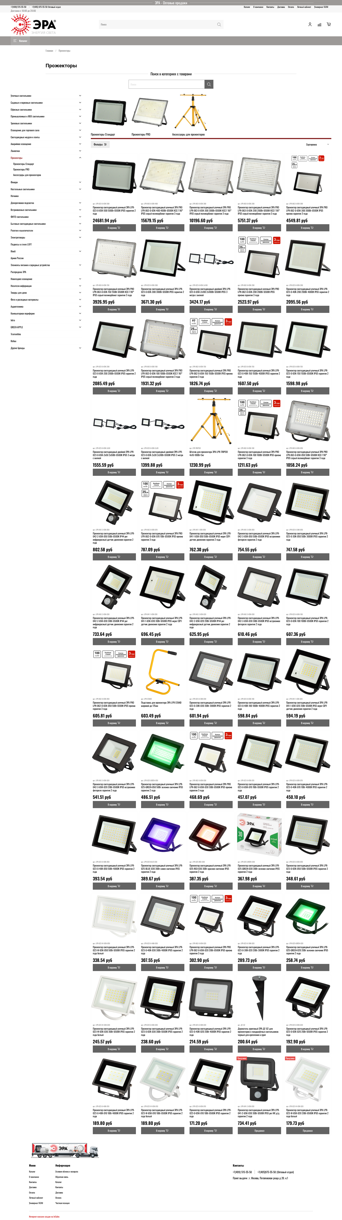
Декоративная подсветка (22, 203)
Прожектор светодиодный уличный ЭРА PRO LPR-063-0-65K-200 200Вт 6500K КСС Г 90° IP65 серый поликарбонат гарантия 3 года (259, 210)
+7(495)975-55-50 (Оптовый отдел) (276, 1172)
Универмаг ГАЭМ (321, 7)
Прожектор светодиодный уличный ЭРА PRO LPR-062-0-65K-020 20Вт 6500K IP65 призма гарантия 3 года (211, 950)
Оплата (291, 7)
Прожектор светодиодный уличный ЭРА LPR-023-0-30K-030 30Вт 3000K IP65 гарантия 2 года (210, 706)
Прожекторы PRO (21, 169)
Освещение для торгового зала (25, 130)
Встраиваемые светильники (24, 210)
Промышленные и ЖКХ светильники (27, 116)
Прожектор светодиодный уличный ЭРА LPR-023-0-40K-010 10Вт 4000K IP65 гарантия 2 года (113, 1113)
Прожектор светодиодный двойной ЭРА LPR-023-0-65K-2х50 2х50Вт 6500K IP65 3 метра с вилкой (114, 455)
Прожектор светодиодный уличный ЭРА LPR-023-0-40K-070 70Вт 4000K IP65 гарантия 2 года (307, 787)
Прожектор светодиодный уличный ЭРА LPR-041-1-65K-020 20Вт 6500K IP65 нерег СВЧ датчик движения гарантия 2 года (307, 706)
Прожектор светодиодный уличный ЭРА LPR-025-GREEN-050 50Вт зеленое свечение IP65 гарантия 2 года (162, 787)
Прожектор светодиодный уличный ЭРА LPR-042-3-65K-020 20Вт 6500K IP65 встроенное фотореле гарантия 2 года (114, 787)
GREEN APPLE (17, 327)
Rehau (13, 341)
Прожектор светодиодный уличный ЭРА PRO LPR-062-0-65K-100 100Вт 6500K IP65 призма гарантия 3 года (259, 455)
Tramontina (16, 334)
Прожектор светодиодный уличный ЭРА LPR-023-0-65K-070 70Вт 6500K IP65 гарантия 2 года (258, 787)
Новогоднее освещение (21, 279)
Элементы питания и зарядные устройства (30, 265)
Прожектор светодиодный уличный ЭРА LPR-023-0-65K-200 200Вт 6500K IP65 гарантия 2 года (114, 373)
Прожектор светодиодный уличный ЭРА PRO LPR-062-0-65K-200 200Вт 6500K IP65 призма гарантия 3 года (258, 292)
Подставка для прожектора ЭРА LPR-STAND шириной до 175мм (161, 704)
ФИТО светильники (19, 216)
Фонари (14, 182)
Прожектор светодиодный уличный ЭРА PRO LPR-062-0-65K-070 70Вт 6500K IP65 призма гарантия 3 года (162, 536)
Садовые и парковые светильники (27, 102)
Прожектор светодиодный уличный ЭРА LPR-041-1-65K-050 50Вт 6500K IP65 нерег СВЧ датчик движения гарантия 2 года (210, 536)
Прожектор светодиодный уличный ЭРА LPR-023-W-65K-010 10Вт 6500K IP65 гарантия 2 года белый (162, 1113)
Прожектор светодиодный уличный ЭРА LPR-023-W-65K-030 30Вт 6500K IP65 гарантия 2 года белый (114, 1032)
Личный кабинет (304, 7)
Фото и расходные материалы (24, 299)
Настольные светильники (23, 189)
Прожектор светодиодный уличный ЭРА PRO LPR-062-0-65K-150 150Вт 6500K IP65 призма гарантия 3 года (211, 373)
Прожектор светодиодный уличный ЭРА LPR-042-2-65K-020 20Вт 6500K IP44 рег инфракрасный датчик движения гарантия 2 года (210, 622)
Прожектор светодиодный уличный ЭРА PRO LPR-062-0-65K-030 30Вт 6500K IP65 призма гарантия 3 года (211, 787)
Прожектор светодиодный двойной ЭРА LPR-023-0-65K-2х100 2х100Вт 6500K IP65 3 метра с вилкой (210, 292)
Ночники (15, 196)
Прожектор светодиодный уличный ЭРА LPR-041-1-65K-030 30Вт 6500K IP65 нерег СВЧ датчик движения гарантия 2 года (162, 621)
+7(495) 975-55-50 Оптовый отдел (46, 7)
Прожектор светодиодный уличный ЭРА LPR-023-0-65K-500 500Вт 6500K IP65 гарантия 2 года (114, 210)
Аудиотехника (17, 306)
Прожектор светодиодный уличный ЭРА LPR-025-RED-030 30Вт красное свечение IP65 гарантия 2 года (210, 868)
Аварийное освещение (21, 144)
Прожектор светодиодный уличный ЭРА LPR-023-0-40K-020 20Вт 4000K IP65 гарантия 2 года (210, 1032)
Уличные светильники (21, 95)
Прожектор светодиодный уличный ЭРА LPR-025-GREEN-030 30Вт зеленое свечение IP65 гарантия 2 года (259, 868)
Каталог (247, 7)
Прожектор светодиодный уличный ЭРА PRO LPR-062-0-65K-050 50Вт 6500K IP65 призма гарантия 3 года (114, 706)
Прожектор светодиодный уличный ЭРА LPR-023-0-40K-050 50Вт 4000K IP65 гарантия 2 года (113, 868)
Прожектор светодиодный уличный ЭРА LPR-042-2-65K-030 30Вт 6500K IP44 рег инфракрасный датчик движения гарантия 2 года (113, 622)
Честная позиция (62, 1203)
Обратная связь (61, 1177)
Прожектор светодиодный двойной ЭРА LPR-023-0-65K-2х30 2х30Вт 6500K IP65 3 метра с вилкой (162, 455)
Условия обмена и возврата (66, 1171)
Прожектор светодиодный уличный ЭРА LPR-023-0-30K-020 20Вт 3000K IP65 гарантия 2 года (258, 950)
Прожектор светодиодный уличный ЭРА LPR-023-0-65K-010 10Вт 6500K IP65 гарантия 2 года (210, 1113)
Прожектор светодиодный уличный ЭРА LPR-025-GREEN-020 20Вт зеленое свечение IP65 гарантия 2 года (307, 950)
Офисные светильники (21, 109)
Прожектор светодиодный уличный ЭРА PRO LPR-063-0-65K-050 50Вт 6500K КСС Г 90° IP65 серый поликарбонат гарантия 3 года (307, 455)
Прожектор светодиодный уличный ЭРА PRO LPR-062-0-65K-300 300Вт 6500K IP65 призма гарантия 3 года (307, 210)
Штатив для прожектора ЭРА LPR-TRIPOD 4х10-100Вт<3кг (209, 453)
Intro (13, 320)
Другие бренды (18, 348)
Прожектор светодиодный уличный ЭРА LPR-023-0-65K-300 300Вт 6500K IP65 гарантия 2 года (162, 292)
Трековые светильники (21, 123)
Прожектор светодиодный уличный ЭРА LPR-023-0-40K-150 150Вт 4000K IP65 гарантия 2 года (259, 373)
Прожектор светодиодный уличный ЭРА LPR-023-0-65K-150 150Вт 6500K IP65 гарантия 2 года (307, 373)
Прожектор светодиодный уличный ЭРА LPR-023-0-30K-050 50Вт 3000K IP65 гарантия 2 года (307, 536)
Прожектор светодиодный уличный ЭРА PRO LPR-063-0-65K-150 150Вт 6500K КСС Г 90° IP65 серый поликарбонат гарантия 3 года (113, 292)
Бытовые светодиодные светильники (28, 223)
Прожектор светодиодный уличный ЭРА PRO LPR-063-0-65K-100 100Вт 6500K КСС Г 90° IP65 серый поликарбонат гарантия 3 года (161, 373)
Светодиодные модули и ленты (25, 137)
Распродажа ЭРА (18, 272)
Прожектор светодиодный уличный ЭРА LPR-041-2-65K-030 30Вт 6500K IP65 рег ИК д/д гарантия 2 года (258, 1113)
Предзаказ (259, 1130)
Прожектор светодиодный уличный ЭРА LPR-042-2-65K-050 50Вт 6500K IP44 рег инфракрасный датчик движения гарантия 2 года (113, 538)
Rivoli (13, 251)
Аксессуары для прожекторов (27, 175)
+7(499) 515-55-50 (18, 7)
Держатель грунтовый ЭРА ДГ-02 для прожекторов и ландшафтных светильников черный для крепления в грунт (258, 1032)
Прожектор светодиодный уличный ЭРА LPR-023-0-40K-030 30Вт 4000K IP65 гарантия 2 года (162, 950)
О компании (258, 7)
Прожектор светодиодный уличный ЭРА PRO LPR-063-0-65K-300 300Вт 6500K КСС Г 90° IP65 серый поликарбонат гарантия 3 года (210, 210)
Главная (49, 50)
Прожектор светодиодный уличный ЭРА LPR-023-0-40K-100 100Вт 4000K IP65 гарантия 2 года (259, 706)
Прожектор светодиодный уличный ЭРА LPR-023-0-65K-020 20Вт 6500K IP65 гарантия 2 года (307, 1032)
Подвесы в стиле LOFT (21, 244)
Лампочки (15, 151)
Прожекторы (16, 158)
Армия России (17, 258)
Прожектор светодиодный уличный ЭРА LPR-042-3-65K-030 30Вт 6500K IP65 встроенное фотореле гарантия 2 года (259, 621)
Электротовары (18, 237)
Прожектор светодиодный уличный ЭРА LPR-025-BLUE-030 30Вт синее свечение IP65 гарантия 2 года (162, 868)
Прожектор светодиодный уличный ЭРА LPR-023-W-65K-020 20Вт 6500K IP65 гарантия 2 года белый (307, 1113)
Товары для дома (19, 292)
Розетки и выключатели (22, 230)
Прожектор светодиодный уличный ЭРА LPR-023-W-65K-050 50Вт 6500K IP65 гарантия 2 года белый (114, 950)
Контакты (270, 7)
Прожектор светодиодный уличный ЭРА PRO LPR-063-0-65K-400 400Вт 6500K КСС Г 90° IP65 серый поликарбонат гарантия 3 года (162, 210)
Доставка (281, 7)
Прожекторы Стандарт (23, 164)
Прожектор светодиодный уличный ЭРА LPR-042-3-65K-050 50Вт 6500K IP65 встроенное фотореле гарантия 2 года (259, 536)
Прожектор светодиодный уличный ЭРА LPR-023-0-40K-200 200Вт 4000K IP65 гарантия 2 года (307, 292)
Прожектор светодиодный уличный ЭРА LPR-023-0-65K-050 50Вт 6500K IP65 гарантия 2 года (307, 868)
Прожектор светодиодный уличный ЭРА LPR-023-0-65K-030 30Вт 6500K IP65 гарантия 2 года (162, 1032)
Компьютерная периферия (23, 313)
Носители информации (21, 286)
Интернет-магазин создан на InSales (44, 1216)
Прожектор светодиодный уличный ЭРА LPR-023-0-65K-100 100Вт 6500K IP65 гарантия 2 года (307, 621)
